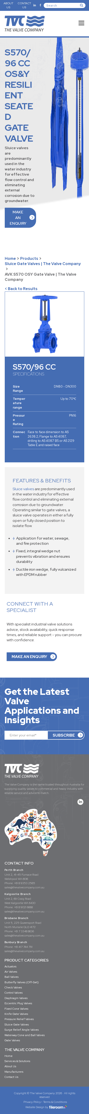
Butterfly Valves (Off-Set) (22, 982)
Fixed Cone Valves (16, 1009)
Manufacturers (14, 1072)
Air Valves (11, 972)
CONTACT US (24, 5)
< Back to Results (21, 288)
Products (29, 258)
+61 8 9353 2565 (24, 883)
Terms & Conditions (55, 1102)
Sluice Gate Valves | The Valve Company (43, 263)
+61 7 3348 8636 (24, 931)
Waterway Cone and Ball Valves (25, 1035)
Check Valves (13, 987)
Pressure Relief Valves (19, 1019)
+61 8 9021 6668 (23, 907)
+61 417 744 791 (23, 947)
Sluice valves (23, 488)
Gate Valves (12, 1040)
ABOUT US (8, 5)
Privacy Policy (32, 1102)
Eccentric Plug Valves (18, 1003)
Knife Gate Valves (16, 1014)
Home (10, 258)
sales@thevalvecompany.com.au (24, 887)
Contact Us (11, 1077)
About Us (10, 1066)
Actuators (10, 966)
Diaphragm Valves (16, 998)
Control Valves (14, 993)
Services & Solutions (17, 1061)
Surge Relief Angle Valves (22, 1030)
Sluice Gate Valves (17, 1024)
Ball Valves (12, 977)
